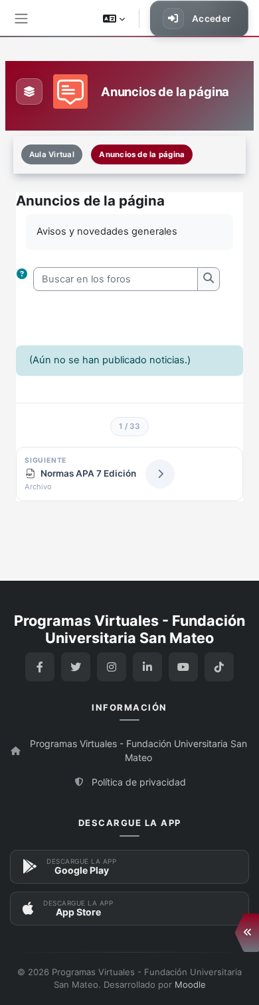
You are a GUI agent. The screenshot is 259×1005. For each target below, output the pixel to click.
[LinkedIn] (147, 666)
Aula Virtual (51, 154)
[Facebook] (39, 666)
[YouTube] (183, 666)
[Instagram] (111, 666)
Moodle (190, 984)
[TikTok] (219, 666)
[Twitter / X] (75, 666)
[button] (113, 18)
